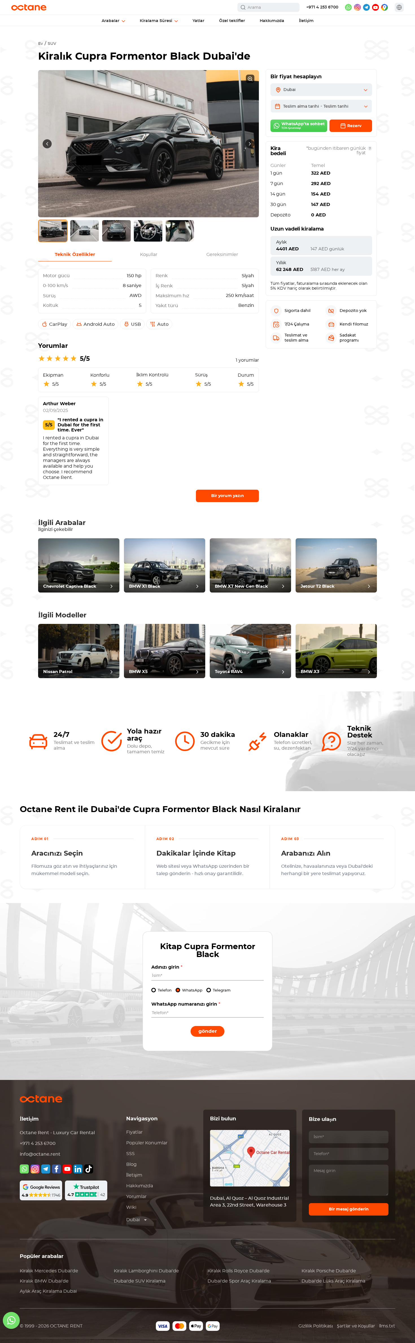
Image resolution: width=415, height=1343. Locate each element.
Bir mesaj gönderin (349, 1209)
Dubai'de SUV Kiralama (139, 1281)
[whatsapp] (348, 7)
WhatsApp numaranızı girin (185, 1004)
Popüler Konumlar (146, 1143)
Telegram (222, 990)
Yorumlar (136, 1196)
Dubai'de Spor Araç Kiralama (239, 1281)
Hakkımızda (139, 1186)
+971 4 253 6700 (322, 7)
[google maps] (384, 7)
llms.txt (387, 1326)
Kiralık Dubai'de (49, 1271)
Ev (40, 44)
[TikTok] (88, 1168)
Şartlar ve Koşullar (356, 1326)
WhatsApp (192, 990)
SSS (130, 1153)
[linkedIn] (77, 1168)
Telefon (165, 990)
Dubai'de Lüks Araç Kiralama (333, 1281)
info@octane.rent (40, 1154)
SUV (52, 44)
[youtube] (375, 7)
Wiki (131, 1207)
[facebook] (56, 1168)
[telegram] (366, 7)
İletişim (134, 1175)
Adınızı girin (166, 967)
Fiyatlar (134, 1132)
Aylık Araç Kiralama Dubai (48, 1291)
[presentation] (47, 143)
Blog (131, 1164)
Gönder (207, 1031)
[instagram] (357, 7)
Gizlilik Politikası (315, 1326)
